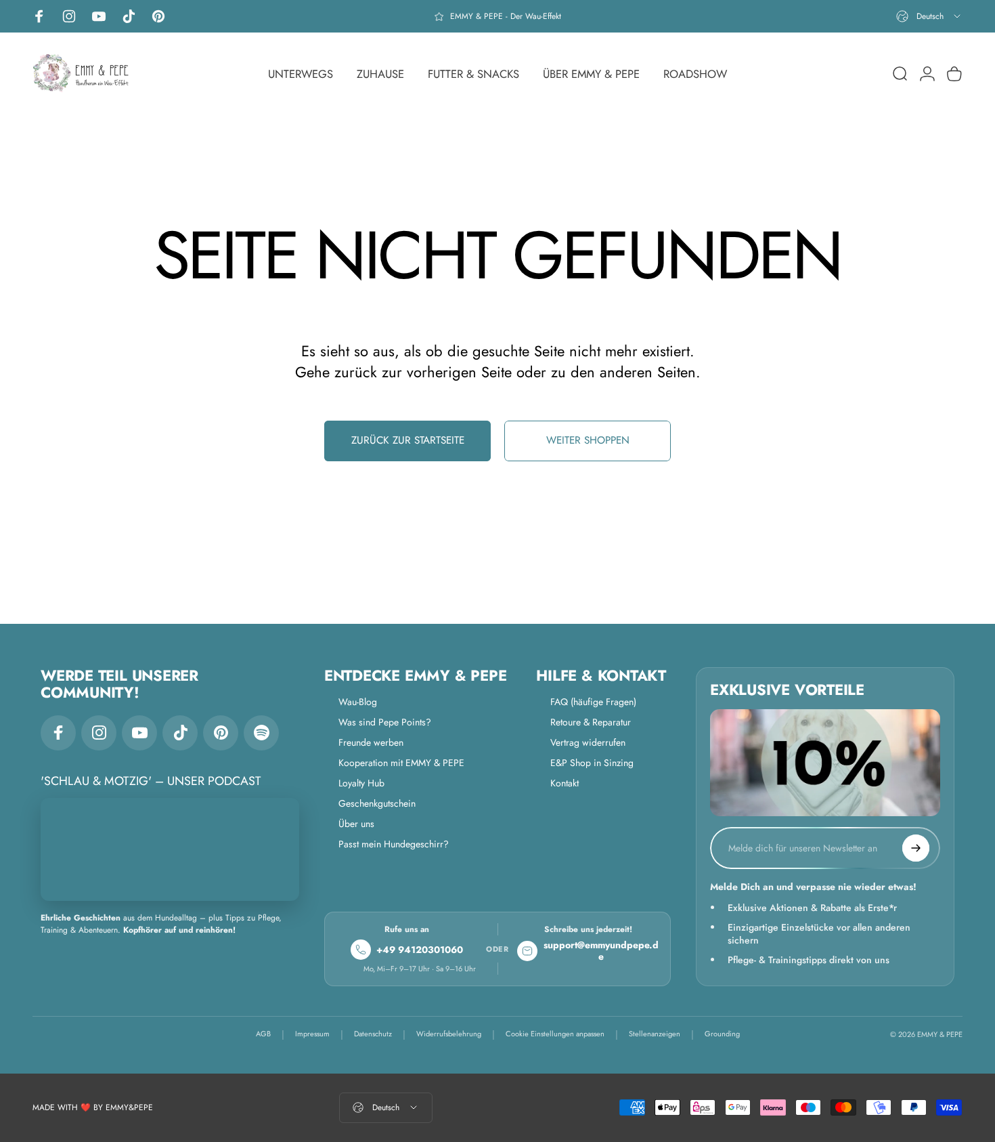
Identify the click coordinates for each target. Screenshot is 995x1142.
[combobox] (929, 16)
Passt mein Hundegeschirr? (393, 844)
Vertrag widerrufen (587, 742)
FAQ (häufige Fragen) (593, 702)
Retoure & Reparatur (590, 722)
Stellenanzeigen (654, 1034)
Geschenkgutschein (377, 803)
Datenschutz (373, 1034)
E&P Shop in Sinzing (592, 762)
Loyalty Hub (361, 783)
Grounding (722, 1034)
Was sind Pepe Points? (384, 722)
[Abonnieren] (915, 848)
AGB (263, 1034)
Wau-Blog (357, 702)
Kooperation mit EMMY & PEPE (401, 762)
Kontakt (564, 783)
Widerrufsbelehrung (448, 1034)
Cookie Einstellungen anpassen (555, 1034)
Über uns (356, 823)
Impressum (312, 1034)
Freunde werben (370, 742)
